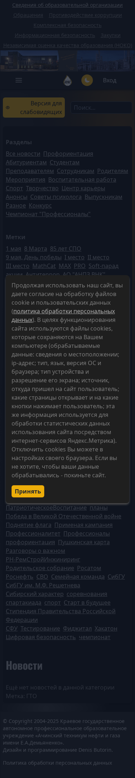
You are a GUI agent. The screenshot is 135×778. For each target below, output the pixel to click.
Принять (28, 491)
